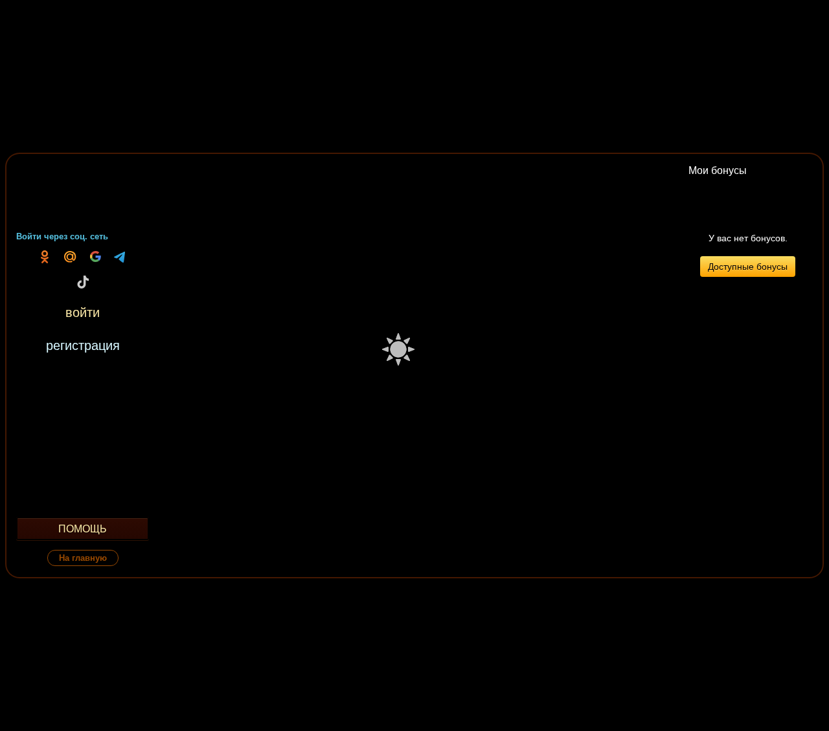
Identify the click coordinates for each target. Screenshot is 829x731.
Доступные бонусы (748, 266)
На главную (83, 558)
